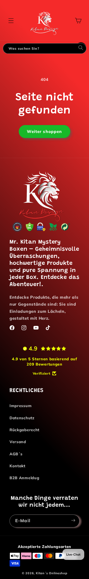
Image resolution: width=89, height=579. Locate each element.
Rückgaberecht (24, 429)
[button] (11, 21)
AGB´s (15, 454)
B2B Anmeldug (24, 477)
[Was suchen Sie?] (81, 48)
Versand (17, 441)
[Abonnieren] (73, 520)
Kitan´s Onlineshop (51, 573)
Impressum (20, 405)
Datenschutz (22, 417)
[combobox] (39, 48)
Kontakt (17, 465)
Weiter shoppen (44, 131)
